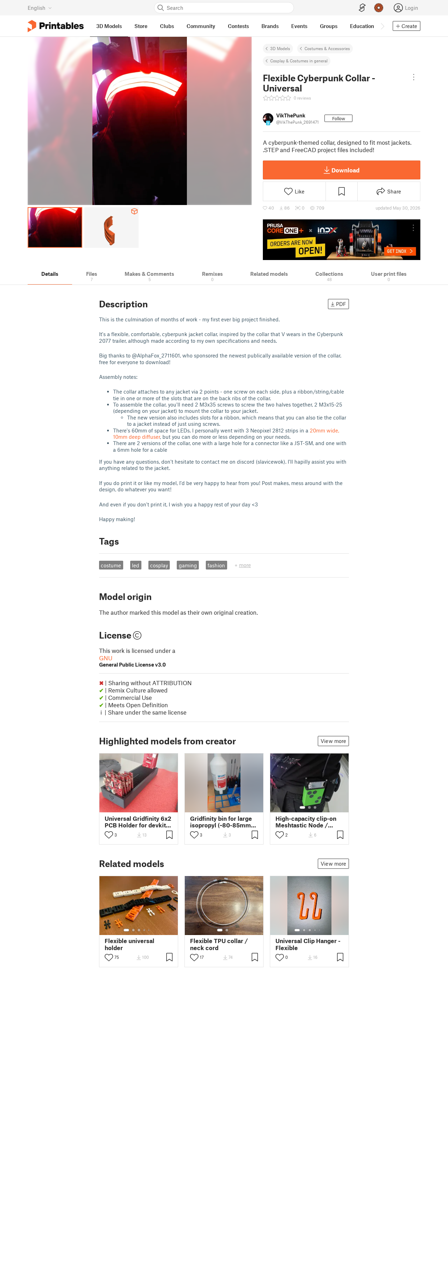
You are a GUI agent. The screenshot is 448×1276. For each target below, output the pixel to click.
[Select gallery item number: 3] (315, 807)
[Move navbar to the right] (382, 25)
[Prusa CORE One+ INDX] (341, 239)
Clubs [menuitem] (167, 26)
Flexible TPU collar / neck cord (219, 944)
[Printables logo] (56, 26)
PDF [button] (341, 304)
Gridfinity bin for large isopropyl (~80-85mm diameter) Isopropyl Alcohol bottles (221, 821)
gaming (188, 565)
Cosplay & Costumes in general (299, 60)
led (135, 565)
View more (333, 741)
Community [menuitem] (201, 26)
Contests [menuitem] (238, 26)
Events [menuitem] (299, 26)
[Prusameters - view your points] (378, 7)
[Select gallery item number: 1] (302, 807)
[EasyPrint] (362, 8)
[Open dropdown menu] (413, 77)
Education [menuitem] (362, 26)
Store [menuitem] (140, 26)
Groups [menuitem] (328, 26)
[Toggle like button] (109, 835)
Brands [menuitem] (270, 26)
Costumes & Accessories (327, 48)
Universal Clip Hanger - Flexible (308, 944)
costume (111, 565)
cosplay (159, 565)
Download (345, 169)
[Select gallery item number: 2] (309, 807)
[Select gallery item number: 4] (144, 930)
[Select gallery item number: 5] (149, 930)
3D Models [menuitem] (109, 26)
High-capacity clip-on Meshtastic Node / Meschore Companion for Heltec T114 (306, 821)
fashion (216, 565)
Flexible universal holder (129, 944)
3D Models (280, 48)
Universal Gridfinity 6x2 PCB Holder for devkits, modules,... (138, 821)
